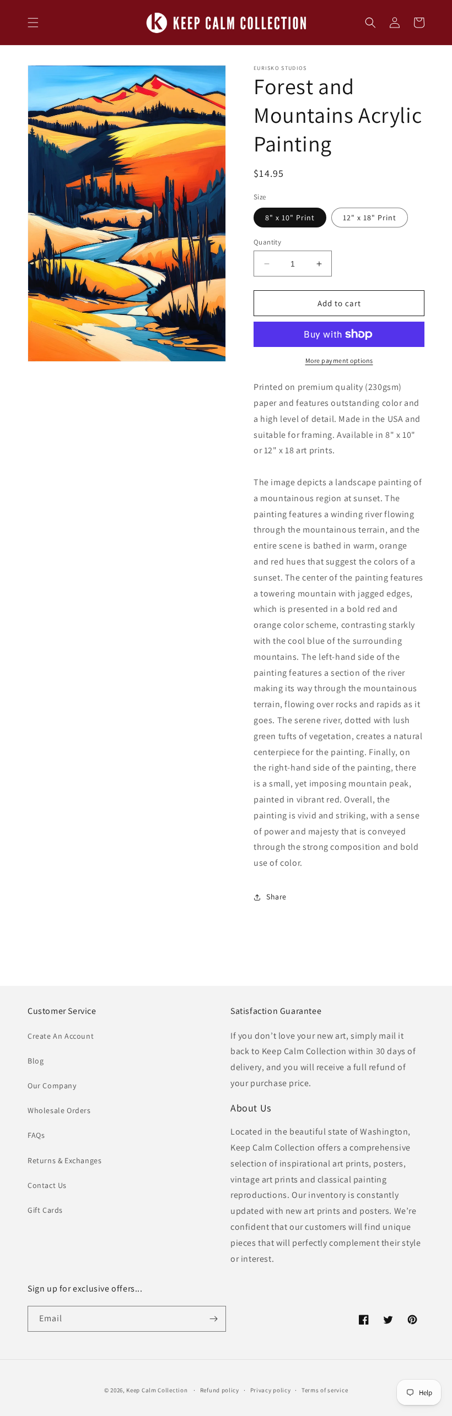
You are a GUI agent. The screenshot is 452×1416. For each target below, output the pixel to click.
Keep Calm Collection (156, 1390)
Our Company (52, 1086)
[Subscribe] (213, 1319)
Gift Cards (45, 1210)
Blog (36, 1061)
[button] (33, 22)
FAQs (36, 1135)
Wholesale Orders (59, 1110)
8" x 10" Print (290, 218)
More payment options (339, 360)
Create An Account (61, 1036)
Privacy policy (270, 1390)
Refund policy (219, 1390)
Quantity (267, 242)
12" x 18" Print (369, 218)
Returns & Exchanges (64, 1160)
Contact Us (47, 1185)
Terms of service (325, 1390)
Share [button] (276, 897)
